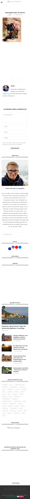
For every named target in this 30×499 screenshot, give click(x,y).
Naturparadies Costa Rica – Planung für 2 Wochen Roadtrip (20, 369)
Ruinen (22, 406)
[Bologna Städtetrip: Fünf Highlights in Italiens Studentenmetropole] (7, 338)
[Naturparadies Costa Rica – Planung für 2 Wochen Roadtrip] (7, 370)
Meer (10, 396)
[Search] (28, 2)
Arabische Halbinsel (20, 384)
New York (5, 403)
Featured (16, 391)
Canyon (17, 389)
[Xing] (24, 489)
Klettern (15, 394)
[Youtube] (17, 489)
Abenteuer (5, 384)
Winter (23, 413)
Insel (9, 394)
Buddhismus (10, 389)
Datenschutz (8, 496)
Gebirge (22, 391)
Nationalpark (17, 401)
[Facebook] (5, 489)
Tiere (25, 410)
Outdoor (10, 406)
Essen (4, 391)
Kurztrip (5, 396)
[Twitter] (9, 489)
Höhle (4, 394)
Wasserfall (16, 413)
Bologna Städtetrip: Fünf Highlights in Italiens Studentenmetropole (20, 337)
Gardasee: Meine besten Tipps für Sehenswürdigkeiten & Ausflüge (14, 327)
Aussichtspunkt (13, 387)
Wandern (9, 413)
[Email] (20, 489)
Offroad (20, 403)
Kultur (21, 394)
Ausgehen (5, 387)
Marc (10, 14)
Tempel (19, 410)
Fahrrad (10, 391)
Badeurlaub (22, 387)
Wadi (4, 413)
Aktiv (11, 384)
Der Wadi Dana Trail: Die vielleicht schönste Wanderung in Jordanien (20, 347)
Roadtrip (17, 406)
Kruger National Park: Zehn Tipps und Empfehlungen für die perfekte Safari (19, 358)
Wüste (4, 415)
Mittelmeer (14, 398)
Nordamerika (13, 403)
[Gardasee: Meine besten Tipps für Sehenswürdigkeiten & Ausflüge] (15, 315)
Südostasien (13, 410)
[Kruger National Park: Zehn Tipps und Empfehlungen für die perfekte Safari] (7, 358)
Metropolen (17, 396)
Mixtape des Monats (7, 401)
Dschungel (23, 389)
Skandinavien (13, 408)
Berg (4, 389)
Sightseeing (5, 408)
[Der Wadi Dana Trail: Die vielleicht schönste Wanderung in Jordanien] (7, 348)
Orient (4, 406)
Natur (24, 401)
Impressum (14, 496)
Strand (20, 408)
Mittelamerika (6, 398)
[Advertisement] (15, 61)
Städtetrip (5, 410)
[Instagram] (13, 489)
